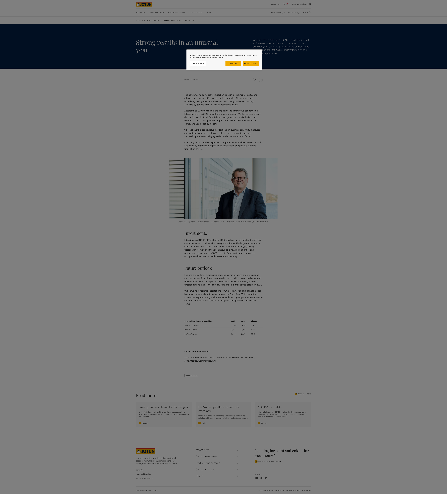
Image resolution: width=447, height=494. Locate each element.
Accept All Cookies (250, 63)
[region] (224, 59)
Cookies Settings (198, 63)
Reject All (233, 63)
